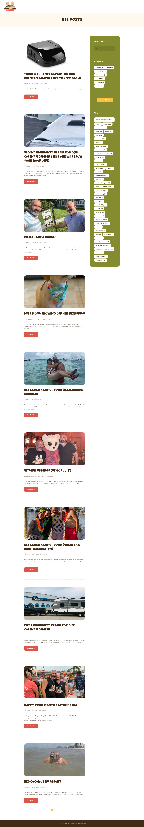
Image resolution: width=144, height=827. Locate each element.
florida (109, 153)
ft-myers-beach (100, 164)
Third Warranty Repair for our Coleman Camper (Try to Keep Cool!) (52, 76)
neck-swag (99, 201)
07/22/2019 (35, 399)
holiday (98, 172)
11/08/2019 (35, 242)
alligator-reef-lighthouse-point (104, 119)
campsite (99, 131)
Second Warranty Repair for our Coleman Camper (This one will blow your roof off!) (53, 157)
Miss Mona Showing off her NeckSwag (54, 313)
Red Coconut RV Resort (42, 781)
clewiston (108, 131)
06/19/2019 (35, 635)
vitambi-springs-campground (104, 249)
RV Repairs (27, 83)
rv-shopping (108, 234)
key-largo (99, 179)
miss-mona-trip (101, 194)
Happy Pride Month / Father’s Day (51, 705)
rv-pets (98, 234)
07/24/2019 (38, 319)
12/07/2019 (35, 166)
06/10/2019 (35, 787)
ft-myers (99, 160)
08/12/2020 (35, 83)
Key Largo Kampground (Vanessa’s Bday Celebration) (52, 547)
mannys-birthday (101, 190)
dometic (98, 142)
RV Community (100, 75)
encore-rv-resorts (101, 146)
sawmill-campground (102, 241)
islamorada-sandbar (102, 175)
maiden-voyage (107, 186)
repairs (98, 227)
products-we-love (101, 219)
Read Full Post (31, 97)
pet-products (100, 212)
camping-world (100, 127)
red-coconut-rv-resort (102, 223)
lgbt (97, 186)
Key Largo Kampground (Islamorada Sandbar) (53, 392)
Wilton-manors (100, 260)
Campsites (27, 242)
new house (99, 208)
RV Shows (99, 86)
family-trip (99, 153)
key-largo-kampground (103, 183)
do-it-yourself (100, 138)
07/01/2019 (35, 554)
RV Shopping (100, 82)
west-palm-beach (101, 256)
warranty (99, 252)
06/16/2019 (34, 710)
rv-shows (99, 238)
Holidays (33, 476)
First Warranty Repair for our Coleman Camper (49, 627)
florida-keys (100, 157)
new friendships (101, 205)
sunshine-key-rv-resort (103, 245)
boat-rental (107, 124)
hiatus (110, 168)
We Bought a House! (40, 237)
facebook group (100, 149)
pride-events (100, 216)
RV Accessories (28, 319)
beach (98, 124)
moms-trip (99, 197)
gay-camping (100, 168)
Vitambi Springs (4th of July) (47, 470)
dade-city (99, 135)
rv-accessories (100, 230)
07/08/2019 (41, 476)
